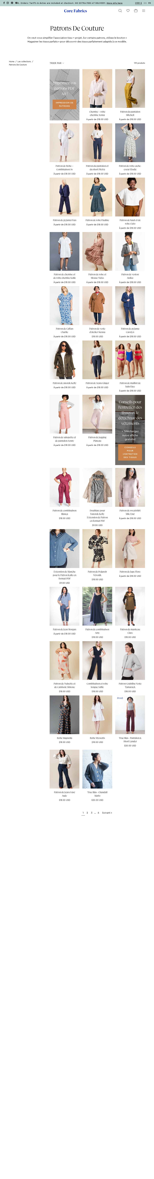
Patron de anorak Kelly (64, 383)
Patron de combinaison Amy (97, 631)
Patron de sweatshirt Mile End (130, 512)
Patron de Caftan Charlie (64, 330)
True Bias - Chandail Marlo (97, 794)
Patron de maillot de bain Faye (130, 385)
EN (145, 3)
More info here (115, 3)
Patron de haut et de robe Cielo (130, 222)
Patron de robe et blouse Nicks (97, 276)
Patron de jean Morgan (64, 629)
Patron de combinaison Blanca (64, 512)
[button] (120, 10)
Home (11, 61)
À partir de (97, 119)
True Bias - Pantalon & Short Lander (130, 740)
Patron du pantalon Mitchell (130, 113)
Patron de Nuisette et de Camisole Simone (64, 685)
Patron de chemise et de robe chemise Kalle (64, 276)
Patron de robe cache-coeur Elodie (130, 168)
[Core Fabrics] (75, 10)
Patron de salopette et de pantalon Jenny (64, 439)
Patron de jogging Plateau (97, 439)
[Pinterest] (12, 3)
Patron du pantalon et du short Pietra (97, 168)
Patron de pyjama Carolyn (130, 330)
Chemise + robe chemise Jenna (97, 113)
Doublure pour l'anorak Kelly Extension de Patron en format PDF (97, 515)
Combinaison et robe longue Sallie (97, 685)
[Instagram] (8, 3)
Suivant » (107, 812)
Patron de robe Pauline (97, 220)
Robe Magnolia (64, 738)
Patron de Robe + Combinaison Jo (65, 168)
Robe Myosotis (97, 738)
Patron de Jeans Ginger (97, 383)
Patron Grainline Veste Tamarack (130, 685)
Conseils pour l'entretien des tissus (130, 452)
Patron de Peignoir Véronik (97, 573)
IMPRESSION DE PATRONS (64, 104)
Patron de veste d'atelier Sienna (97, 330)
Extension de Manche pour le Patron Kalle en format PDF (64, 575)
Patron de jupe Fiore (130, 571)
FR (149, 3)
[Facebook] (4, 3)
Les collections (24, 61)
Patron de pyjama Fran (64, 220)
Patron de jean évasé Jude (64, 794)
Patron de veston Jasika (130, 276)
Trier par (56, 63)
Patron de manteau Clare (130, 631)
